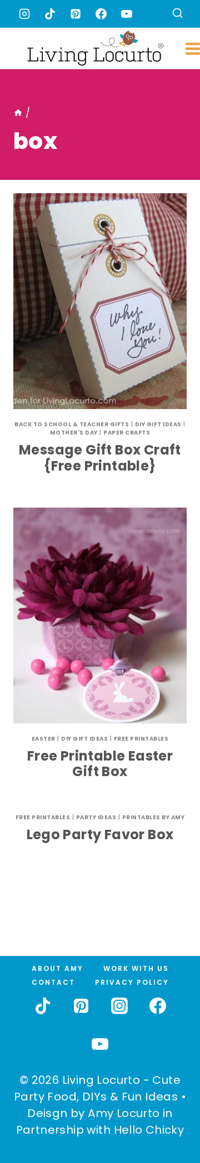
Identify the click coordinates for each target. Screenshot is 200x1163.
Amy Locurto (123, 1113)
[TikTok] (50, 14)
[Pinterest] (75, 14)
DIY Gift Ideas (158, 424)
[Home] (18, 113)
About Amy (57, 968)
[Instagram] (24, 14)
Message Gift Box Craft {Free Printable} (100, 458)
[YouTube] (127, 14)
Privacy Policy (132, 982)
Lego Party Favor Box (100, 834)
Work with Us (136, 968)
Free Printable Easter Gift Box (100, 764)
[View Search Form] (177, 14)
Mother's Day (74, 432)
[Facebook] (101, 14)
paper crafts (126, 432)
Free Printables (141, 739)
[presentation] (100, 301)
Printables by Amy (153, 817)
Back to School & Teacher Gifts (71, 424)
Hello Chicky (149, 1130)
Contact (53, 982)
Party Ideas (96, 817)
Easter (44, 739)
